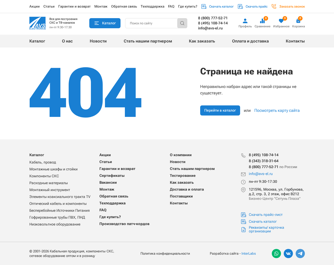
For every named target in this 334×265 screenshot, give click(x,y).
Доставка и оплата (187, 189)
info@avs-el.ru (210, 28)
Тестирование (183, 175)
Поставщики (181, 196)
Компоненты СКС (44, 176)
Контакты (295, 41)
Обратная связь (124, 6)
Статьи (49, 6)
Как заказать (202, 41)
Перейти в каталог (220, 110)
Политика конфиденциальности (165, 253)
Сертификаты (112, 175)
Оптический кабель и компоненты (58, 203)
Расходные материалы (48, 183)
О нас (67, 41)
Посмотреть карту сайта (277, 110)
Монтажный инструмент (49, 190)
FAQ (171, 6)
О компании (181, 155)
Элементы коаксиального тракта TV (59, 197)
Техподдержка (152, 6)
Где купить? (187, 6)
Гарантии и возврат (74, 6)
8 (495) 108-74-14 (213, 23)
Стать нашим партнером (148, 41)
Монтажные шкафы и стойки (53, 169)
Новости (98, 41)
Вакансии (108, 182)
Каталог (37, 41)
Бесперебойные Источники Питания (59, 210)
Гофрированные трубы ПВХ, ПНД (57, 217)
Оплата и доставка (250, 41)
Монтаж (100, 6)
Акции (34, 6)
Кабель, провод (42, 162)
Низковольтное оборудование (54, 224)
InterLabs (248, 253)
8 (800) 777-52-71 (213, 18)
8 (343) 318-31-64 (263, 161)
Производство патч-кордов (124, 224)
